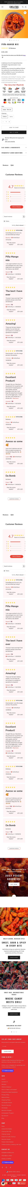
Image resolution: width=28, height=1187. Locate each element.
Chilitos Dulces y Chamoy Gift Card (11, 1144)
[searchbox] (12, 216)
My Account (5, 1115)
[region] (14, 1025)
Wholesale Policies (7, 1102)
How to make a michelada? (9, 1089)
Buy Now (14, 884)
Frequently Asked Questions (10, 1092)
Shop (3, 1126)
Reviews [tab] (5, 165)
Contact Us (5, 1081)
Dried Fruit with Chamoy (9, 1136)
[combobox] (18, 225)
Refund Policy (5, 1097)
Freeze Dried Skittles (7, 1142)
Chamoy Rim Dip (6, 1131)
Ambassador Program (8, 1113)
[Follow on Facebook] (2, 1167)
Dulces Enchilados (7, 1129)
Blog (3, 1118)
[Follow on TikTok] (10, 1167)
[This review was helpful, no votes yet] (18, 244)
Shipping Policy (6, 1100)
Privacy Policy (5, 1094)
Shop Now (14, 957)
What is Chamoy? (6, 1087)
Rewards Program (7, 1110)
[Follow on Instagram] (6, 1167)
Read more (15, 398)
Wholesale (4, 1108)
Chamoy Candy (6, 1134)
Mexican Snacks (6, 1139)
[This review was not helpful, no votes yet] (21, 244)
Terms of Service (6, 1105)
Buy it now (14, 132)
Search (3, 1079)
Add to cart (14, 127)
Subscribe (7, 1051)
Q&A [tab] (12, 165)
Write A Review (16, 207)
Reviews (4, 1084)
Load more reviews (14, 499)
